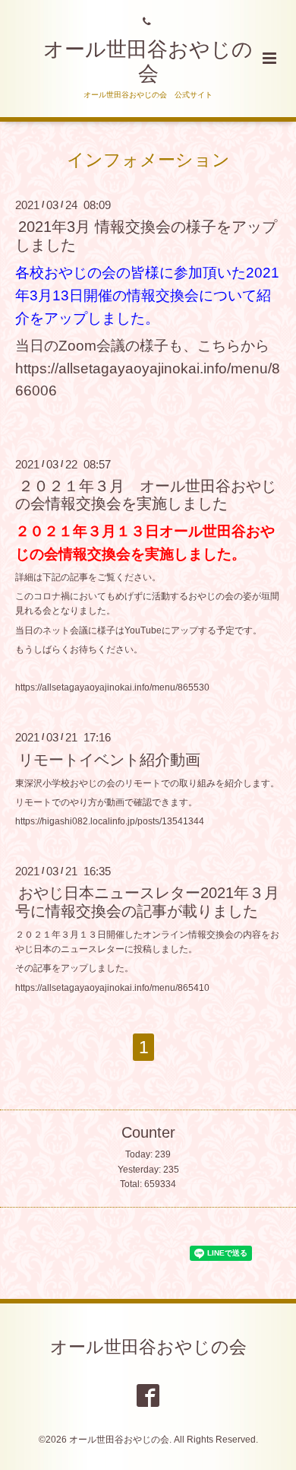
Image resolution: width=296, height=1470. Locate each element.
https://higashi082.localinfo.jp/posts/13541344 (109, 821)
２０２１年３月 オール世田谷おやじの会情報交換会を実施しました (145, 495)
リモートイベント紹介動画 (109, 759)
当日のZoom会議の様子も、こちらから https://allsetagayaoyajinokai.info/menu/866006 (149, 368)
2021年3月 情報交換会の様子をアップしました (146, 235)
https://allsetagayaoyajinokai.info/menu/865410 (112, 988)
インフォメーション (148, 160)
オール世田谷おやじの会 (148, 1347)
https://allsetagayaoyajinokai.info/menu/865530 (112, 687)
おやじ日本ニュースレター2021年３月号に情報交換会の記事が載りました (147, 901)
